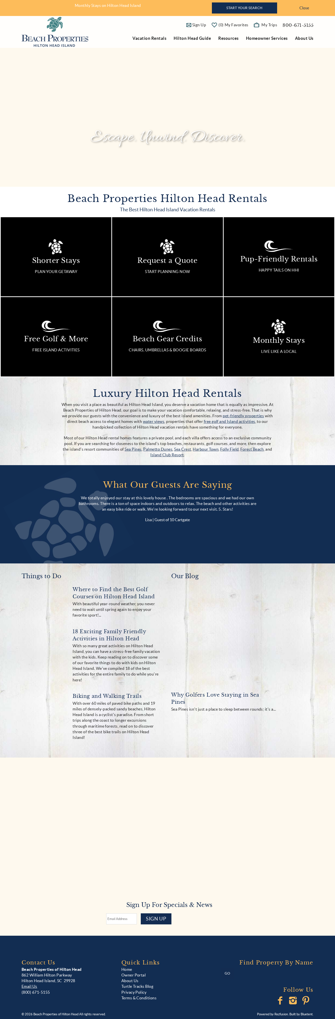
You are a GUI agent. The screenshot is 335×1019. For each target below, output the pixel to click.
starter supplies (170, 863)
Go (227, 973)
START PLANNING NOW (167, 271)
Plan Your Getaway (56, 271)
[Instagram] (293, 1000)
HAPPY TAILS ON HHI (279, 270)
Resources (228, 38)
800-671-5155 (298, 25)
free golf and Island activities (229, 421)
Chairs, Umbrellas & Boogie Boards (167, 350)
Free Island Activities (56, 350)
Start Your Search (244, 8)
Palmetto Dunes (157, 449)
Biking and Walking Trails (107, 696)
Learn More (67, 875)
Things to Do (41, 576)
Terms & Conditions (139, 998)
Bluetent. (307, 1014)
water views (153, 421)
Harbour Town (206, 449)
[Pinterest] (306, 1000)
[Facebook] (280, 1000)
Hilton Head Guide (192, 38)
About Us (304, 38)
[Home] (55, 31)
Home (126, 969)
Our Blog (185, 576)
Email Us (29, 986)
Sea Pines (133, 449)
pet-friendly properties (243, 416)
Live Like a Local (278, 351)
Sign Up (156, 918)
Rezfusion (281, 1014)
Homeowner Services (267, 38)
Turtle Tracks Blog (137, 986)
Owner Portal (133, 975)
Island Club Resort (167, 455)
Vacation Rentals (149, 38)
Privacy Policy (134, 992)
